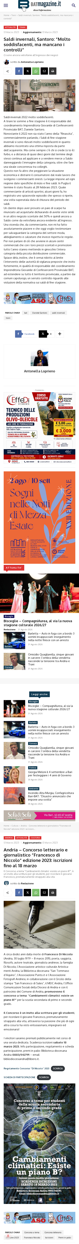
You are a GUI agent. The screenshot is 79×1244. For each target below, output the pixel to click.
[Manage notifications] (8, 1236)
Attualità (10, 27)
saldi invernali (58, 313)
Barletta (8, 646)
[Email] (44, 71)
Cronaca (8, 667)
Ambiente (33, 788)
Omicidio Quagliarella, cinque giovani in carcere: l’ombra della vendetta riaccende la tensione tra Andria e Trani (51, 659)
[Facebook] (19, 71)
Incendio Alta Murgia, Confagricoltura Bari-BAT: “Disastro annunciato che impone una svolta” (51, 796)
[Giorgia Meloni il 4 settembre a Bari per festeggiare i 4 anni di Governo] (14, 774)
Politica (32, 767)
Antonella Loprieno (32, 61)
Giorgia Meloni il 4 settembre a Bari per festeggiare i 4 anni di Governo (50, 773)
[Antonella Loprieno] (7, 62)
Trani (13, 15)
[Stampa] (52, 71)
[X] (27, 71)
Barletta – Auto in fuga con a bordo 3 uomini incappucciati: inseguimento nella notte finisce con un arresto (51, 637)
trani (8, 318)
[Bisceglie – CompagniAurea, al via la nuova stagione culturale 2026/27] (39, 593)
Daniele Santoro (39, 313)
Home (6, 15)
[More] (60, 334)
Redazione (9, 629)
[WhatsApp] (36, 71)
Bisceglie (9, 616)
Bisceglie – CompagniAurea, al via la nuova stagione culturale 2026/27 (38, 623)
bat (25, 313)
